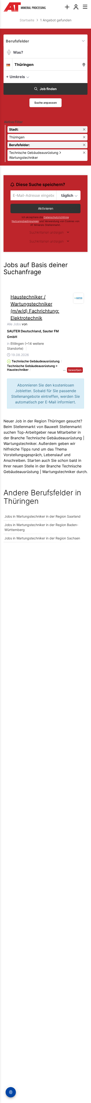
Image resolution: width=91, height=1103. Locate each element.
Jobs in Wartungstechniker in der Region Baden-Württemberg (41, 527)
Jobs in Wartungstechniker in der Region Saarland (42, 516)
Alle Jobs (14, 324)
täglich (67, 195)
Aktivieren (45, 208)
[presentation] (67, 7)
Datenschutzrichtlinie (56, 217)
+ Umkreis (15, 76)
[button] (83, 76)
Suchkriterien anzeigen (46, 232)
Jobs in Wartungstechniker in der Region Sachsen (42, 538)
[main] (45, 282)
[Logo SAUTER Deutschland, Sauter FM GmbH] (78, 298)
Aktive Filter (13, 122)
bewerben (74, 370)
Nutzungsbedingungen (25, 221)
